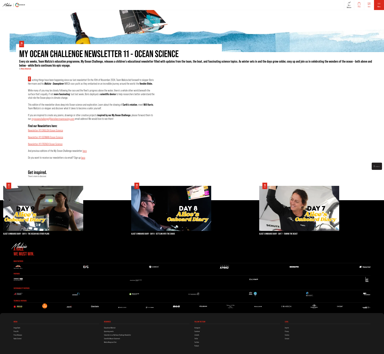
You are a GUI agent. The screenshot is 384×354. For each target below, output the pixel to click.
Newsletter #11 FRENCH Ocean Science (45, 144)
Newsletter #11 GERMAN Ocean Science (45, 137)
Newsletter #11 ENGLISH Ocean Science (45, 130)
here (85, 150)
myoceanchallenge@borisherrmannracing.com (53, 118)
